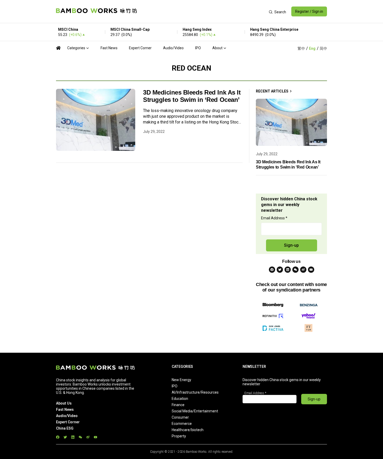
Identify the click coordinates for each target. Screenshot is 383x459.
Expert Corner (140, 48)
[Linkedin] (288, 269)
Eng (312, 48)
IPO (198, 48)
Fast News (109, 48)
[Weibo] (303, 269)
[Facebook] (272, 269)
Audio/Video (173, 48)
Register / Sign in (309, 11)
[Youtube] (311, 269)
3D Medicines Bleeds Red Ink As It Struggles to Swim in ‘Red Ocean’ (191, 96)
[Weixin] (295, 269)
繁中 (301, 48)
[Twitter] (280, 269)
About (217, 48)
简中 (323, 48)
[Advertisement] (203, 11)
